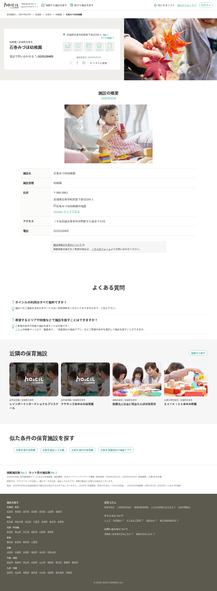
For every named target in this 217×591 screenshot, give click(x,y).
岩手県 (26, 511)
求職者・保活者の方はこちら (117, 533)
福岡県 (10, 572)
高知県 (75, 562)
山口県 (42, 562)
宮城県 (34, 511)
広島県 (34, 562)
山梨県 (42, 531)
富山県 (18, 531)
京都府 (26, 552)
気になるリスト (164, 5)
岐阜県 (18, 541)
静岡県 (26, 541)
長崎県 (26, 572)
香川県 (59, 562)
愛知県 (10, 541)
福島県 (59, 511)
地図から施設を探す (54, 5)
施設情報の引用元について (69, 244)
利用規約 (117, 520)
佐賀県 (18, 572)
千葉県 (36, 521)
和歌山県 (51, 552)
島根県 (18, 562)
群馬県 (61, 521)
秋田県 (42, 511)
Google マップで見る (67, 211)
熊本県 (34, 572)
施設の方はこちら (186, 5)
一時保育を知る (124, 506)
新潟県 (10, 531)
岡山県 (26, 562)
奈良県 (42, 552)
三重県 (34, 541)
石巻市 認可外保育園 (82, 450)
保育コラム (110, 502)
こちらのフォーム (101, 249)
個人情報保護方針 (168, 520)
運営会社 (150, 520)
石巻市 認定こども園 (53, 450)
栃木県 (53, 521)
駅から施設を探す (81, 5)
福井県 (34, 531)
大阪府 (10, 552)
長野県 (50, 531)
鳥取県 (10, 562)
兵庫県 (18, 552)
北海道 (10, 511)
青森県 (18, 511)
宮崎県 (50, 572)
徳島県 (50, 562)
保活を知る (109, 506)
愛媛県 (67, 562)
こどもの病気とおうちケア (163, 506)
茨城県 (44, 521)
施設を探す (13, 502)
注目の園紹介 (184, 506)
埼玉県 (28, 521)
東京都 (10, 521)
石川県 (26, 531)
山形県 (50, 511)
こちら (18, 329)
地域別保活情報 (141, 506)
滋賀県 (34, 552)
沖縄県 (69, 572)
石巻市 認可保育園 (25, 450)
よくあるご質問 (134, 520)
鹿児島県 (60, 572)
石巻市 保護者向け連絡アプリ (116, 450)
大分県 (42, 572)
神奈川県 (19, 521)
